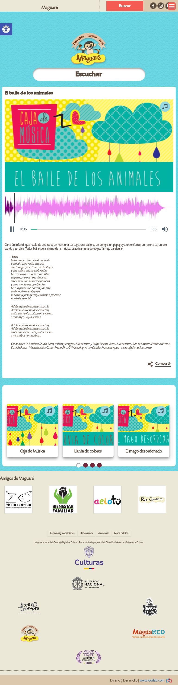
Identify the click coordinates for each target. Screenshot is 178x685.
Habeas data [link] (86, 533)
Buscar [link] (125, 6)
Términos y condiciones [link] (62, 533)
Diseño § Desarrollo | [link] (137, 680)
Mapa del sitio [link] (121, 533)
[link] (6, 29)
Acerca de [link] (103, 533)
